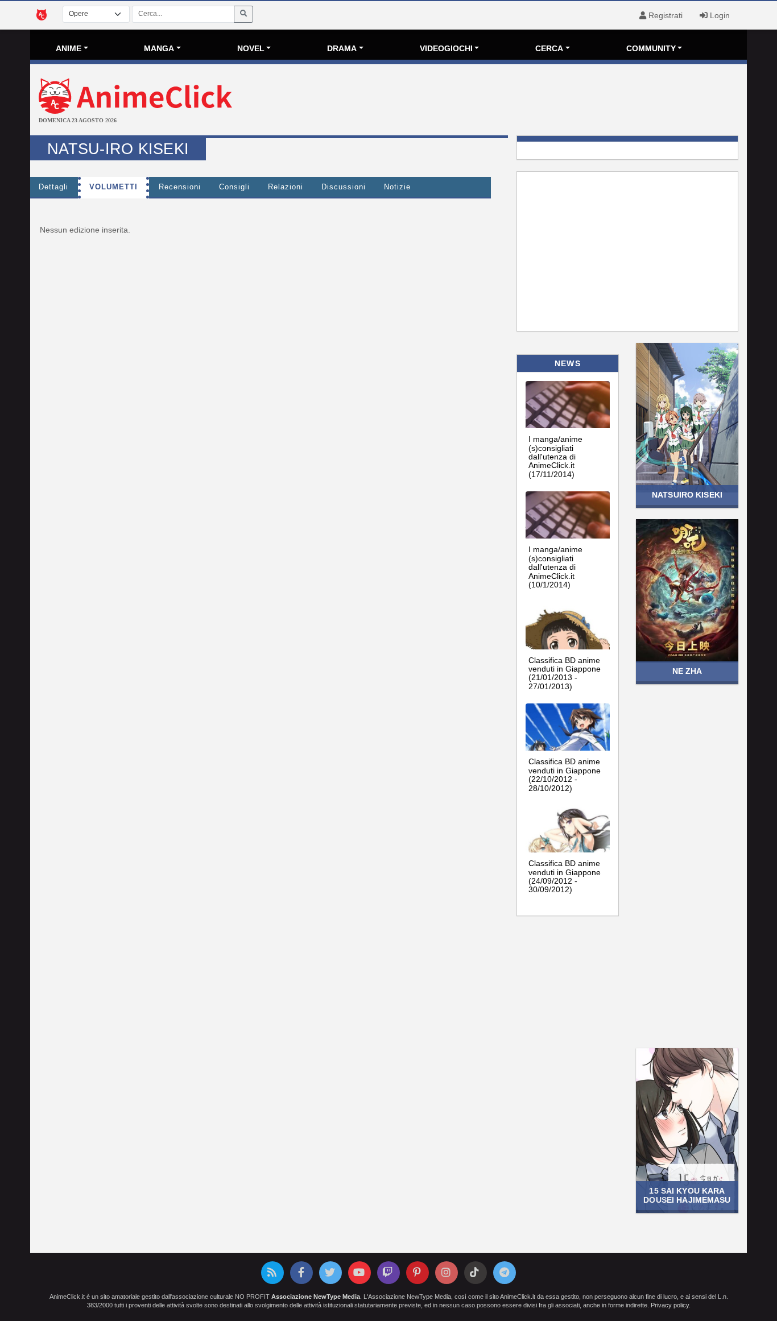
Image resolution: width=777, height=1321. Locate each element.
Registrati (664, 15)
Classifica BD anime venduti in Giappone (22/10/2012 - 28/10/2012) (564, 774)
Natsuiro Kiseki (687, 494)
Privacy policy (670, 1305)
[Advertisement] (508, 101)
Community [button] (651, 48)
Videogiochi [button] (446, 48)
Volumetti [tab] (113, 187)
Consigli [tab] (234, 187)
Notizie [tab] (397, 187)
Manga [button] (159, 48)
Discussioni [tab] (343, 187)
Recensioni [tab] (180, 187)
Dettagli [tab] (53, 187)
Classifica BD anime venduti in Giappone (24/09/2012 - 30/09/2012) (564, 876)
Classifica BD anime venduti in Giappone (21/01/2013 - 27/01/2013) (564, 673)
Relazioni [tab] (285, 187)
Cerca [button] (549, 48)
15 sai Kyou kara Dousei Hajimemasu (686, 1195)
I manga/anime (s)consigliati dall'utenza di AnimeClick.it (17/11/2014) (555, 456)
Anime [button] (68, 48)
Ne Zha (687, 671)
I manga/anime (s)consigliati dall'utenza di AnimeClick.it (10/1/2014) (555, 567)
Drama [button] (342, 48)
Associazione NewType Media (315, 1296)
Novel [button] (250, 48)
